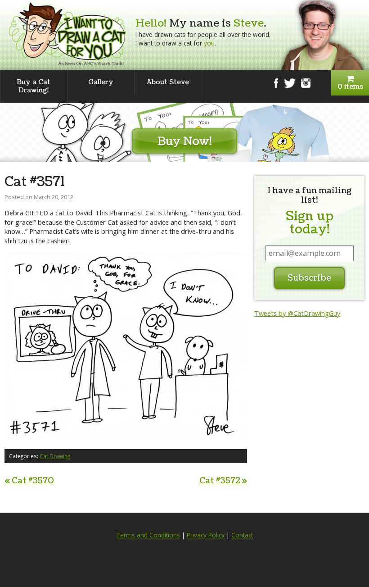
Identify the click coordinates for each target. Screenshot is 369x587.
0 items (350, 86)
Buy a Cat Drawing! (33, 86)
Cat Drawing (55, 456)
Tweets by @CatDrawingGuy (297, 313)
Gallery (100, 82)
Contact (242, 535)
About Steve (168, 82)
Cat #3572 (223, 481)
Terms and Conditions (148, 535)
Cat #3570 (29, 481)
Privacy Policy (206, 535)
